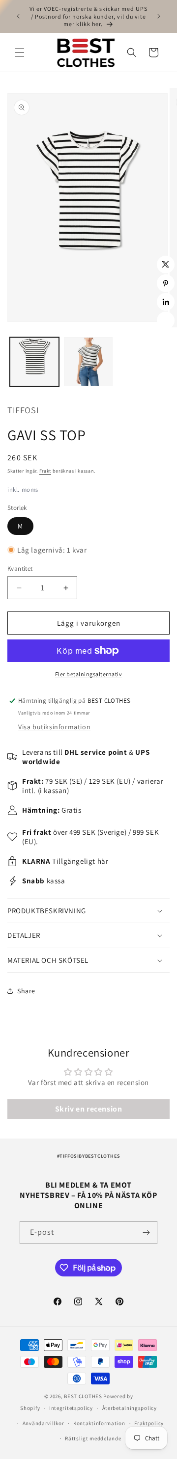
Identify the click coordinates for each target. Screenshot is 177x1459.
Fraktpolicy (149, 1423)
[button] (19, 52)
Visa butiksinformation (54, 726)
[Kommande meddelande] (159, 16)
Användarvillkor (43, 1423)
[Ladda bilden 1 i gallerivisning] (34, 361)
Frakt (45, 471)
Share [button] (26, 990)
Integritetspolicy (71, 1408)
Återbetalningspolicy (129, 1408)
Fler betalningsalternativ (88, 674)
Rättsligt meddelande (93, 1438)
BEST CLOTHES (83, 1396)
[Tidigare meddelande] (18, 16)
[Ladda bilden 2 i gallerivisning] (88, 361)
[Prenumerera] (146, 1232)
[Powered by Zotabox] (166, 320)
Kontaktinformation (99, 1423)
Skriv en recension (88, 1109)
